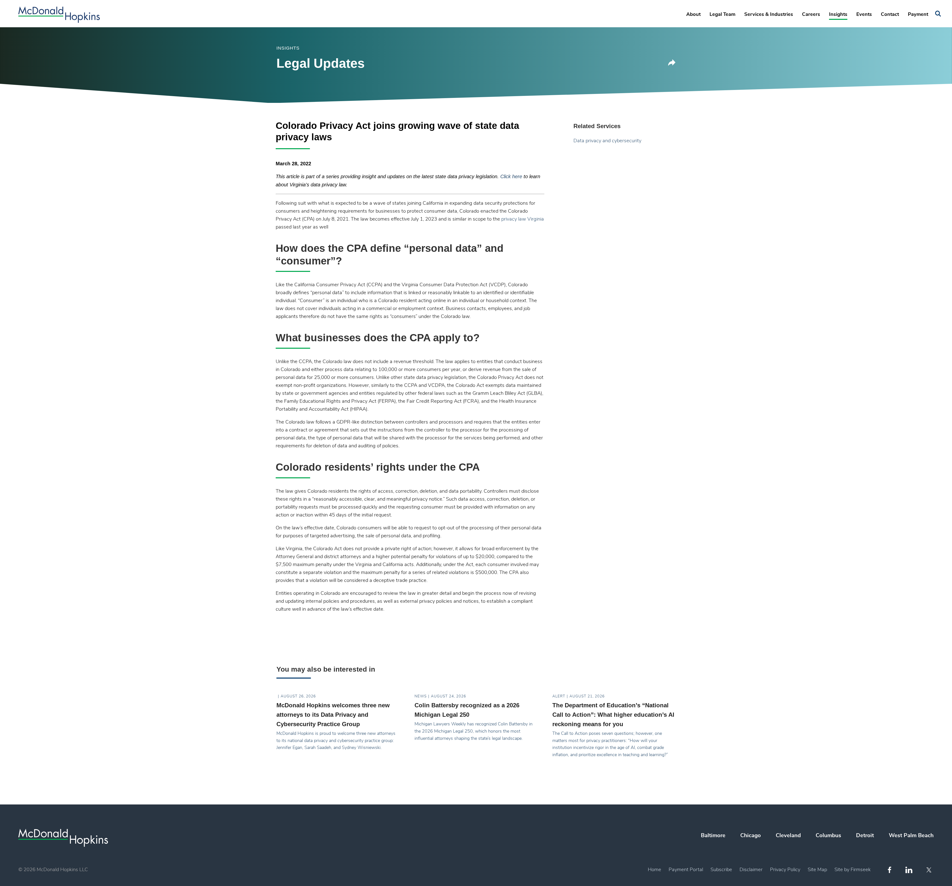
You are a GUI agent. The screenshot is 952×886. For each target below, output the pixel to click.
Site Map (817, 869)
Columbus (828, 835)
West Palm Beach (911, 835)
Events (864, 14)
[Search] (938, 14)
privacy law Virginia (522, 219)
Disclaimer (751, 869)
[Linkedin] (908, 870)
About (693, 14)
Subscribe (721, 869)
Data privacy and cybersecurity (607, 140)
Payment (918, 14)
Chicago (750, 835)
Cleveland (788, 835)
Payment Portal (686, 869)
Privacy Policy (785, 869)
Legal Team (722, 14)
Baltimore (713, 835)
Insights (838, 14)
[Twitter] (929, 869)
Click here (512, 176)
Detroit (865, 835)
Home (654, 869)
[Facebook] (889, 870)
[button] (672, 64)
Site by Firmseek (852, 869)
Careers (811, 14)
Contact (890, 14)
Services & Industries (768, 14)
